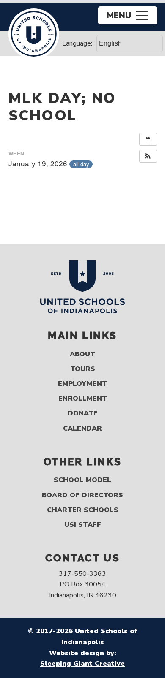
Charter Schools (82, 510)
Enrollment (82, 399)
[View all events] (148, 139)
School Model (82, 480)
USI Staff (82, 525)
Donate (83, 414)
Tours (82, 369)
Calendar (82, 429)
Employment (82, 384)
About (82, 354)
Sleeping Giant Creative (82, 663)
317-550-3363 (82, 573)
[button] (148, 156)
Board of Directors (82, 495)
